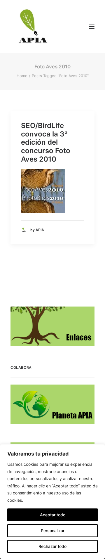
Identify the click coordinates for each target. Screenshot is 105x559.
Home (22, 75)
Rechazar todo (52, 546)
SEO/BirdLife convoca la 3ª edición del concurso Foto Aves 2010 (45, 142)
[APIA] (32, 26)
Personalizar (52, 530)
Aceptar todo (52, 514)
